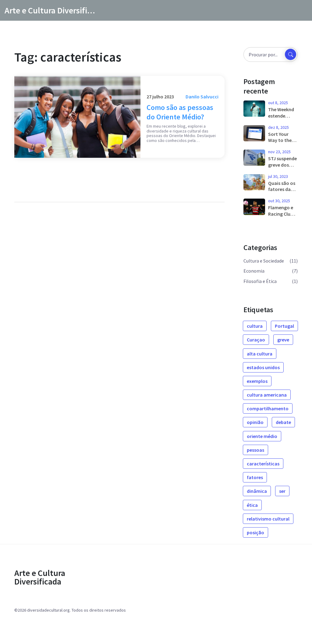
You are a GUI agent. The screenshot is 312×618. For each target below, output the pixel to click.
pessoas (255, 450)
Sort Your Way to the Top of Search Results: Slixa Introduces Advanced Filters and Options (282, 137)
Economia (253, 271)
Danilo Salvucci (202, 97)
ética (252, 505)
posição (255, 532)
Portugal (284, 326)
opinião (255, 422)
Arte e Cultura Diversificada (50, 10)
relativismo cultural (268, 519)
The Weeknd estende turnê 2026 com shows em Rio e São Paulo (282, 112)
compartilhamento (268, 408)
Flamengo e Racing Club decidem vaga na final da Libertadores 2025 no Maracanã (282, 210)
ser (282, 491)
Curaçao (256, 340)
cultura (255, 326)
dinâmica (257, 491)
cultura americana (267, 395)
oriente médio (262, 436)
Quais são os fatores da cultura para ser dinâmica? (281, 186)
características (263, 464)
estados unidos (263, 367)
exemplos (257, 381)
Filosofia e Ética (260, 281)
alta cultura (259, 354)
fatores (255, 477)
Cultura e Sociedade (263, 261)
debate (283, 422)
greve (283, 340)
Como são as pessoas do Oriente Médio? (180, 112)
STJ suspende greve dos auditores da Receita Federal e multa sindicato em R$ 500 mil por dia (282, 161)
